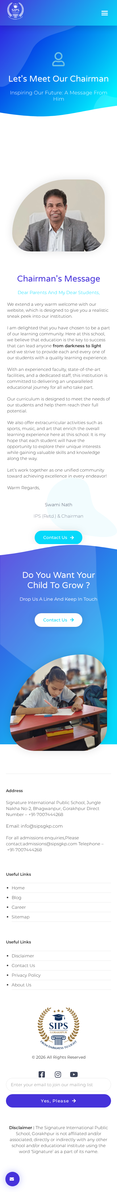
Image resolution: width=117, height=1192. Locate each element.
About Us (21, 985)
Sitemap (21, 917)
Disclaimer (23, 955)
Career (19, 907)
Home (18, 888)
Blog (16, 897)
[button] (104, 12)
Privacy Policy (26, 975)
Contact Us (23, 965)
